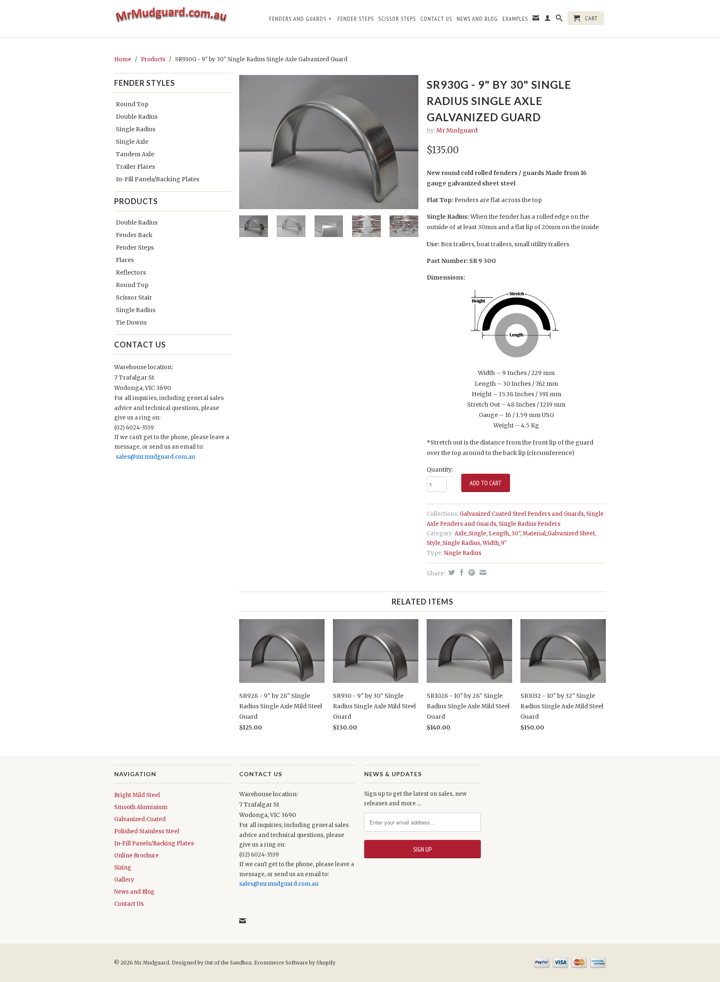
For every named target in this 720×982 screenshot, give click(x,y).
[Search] (559, 20)
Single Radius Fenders (529, 523)
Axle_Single (470, 533)
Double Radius (137, 116)
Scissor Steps (397, 18)
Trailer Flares (135, 166)
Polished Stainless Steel (146, 831)
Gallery (124, 879)
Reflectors (131, 272)
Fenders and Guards (300, 18)
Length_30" (504, 533)
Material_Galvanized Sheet (558, 533)
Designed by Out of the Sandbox (212, 963)
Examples (515, 18)
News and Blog (477, 18)
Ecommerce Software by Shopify (294, 963)
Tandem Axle (135, 154)
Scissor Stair (134, 297)
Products (153, 59)
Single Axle (132, 141)
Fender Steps (356, 18)
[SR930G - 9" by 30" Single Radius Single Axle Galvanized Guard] (328, 142)
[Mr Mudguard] (172, 18)
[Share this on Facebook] (460, 572)
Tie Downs (131, 322)
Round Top (132, 104)
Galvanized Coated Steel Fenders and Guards (522, 513)
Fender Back (134, 235)
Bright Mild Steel (137, 795)
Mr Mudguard (457, 130)
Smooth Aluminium (141, 807)
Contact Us (436, 18)
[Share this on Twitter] (450, 572)
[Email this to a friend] (482, 572)
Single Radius (135, 129)
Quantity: (440, 469)
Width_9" (494, 543)
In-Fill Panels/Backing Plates (157, 179)
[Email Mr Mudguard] (536, 20)
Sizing (122, 867)
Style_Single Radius (453, 543)
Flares (125, 260)
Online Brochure (136, 855)
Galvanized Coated (140, 819)
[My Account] (547, 20)
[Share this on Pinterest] (470, 572)
